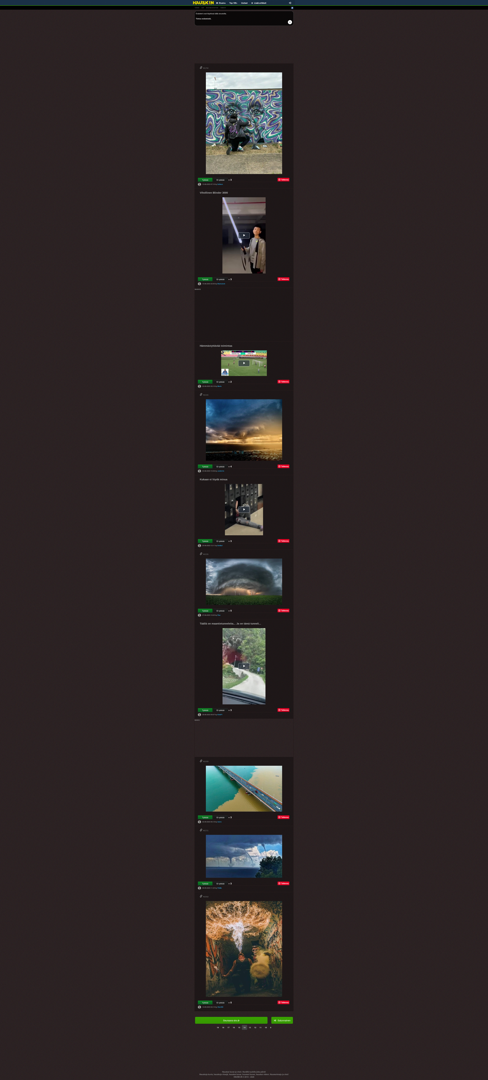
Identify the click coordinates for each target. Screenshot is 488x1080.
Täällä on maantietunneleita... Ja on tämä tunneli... (230, 623)
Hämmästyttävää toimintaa (216, 345)
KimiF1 (220, 714)
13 (250, 1027)
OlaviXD (220, 1007)
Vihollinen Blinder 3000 (214, 192)
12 (255, 1027)
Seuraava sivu (230, 1020)
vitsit (197, 8)
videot (223, 8)
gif (202, 8)
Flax (218, 615)
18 (223, 1027)
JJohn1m (220, 471)
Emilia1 (220, 545)
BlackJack (221, 284)
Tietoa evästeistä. (203, 19)
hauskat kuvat (212, 8)
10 (266, 1027)
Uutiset (244, 3)
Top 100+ (233, 3)
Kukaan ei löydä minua (213, 479)
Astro (219, 822)
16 (234, 1027)
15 (239, 1027)
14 (244, 1027)
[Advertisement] (244, 45)
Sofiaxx (220, 184)
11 (261, 1027)
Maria (219, 386)
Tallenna (285, 179)
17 (228, 1027)
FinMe (219, 888)
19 (218, 1027)
